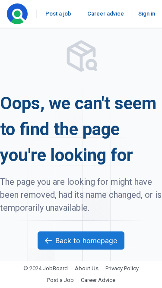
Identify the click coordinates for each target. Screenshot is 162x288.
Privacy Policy (122, 268)
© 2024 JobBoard (45, 268)
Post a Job (60, 280)
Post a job (58, 13)
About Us (86, 268)
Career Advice (98, 280)
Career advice (105, 13)
